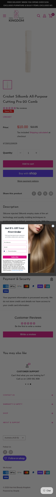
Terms (21, 270)
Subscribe (14, 257)
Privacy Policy (15, 270)
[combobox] (5, 251)
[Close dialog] (53, 226)
